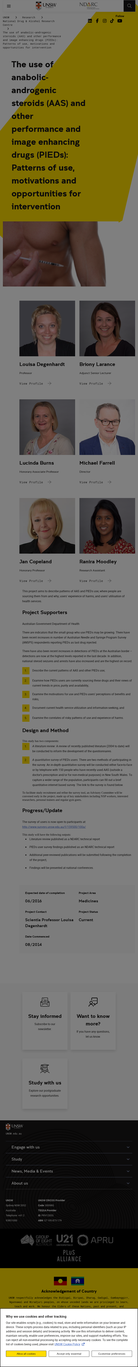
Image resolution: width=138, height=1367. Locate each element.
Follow (120, 16)
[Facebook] (97, 21)
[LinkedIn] (90, 21)
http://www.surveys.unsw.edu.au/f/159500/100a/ (54, 827)
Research (28, 17)
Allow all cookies (26, 1353)
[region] (69, 1337)
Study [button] (17, 1159)
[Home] (46, 6)
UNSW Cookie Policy (70, 1344)
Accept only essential (69, 1353)
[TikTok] (112, 21)
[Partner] (89, 6)
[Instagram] (104, 21)
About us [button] (20, 1183)
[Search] (129, 6)
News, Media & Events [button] (32, 1171)
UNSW (6, 17)
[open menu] (9, 6)
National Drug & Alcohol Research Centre (29, 23)
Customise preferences (111, 1353)
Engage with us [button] (26, 1147)
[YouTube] (119, 21)
